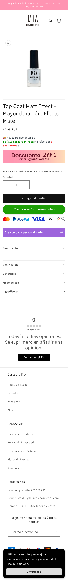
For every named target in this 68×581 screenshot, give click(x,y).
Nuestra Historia (18, 384)
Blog (10, 410)
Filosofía (13, 393)
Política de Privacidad (21, 442)
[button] (7, 21)
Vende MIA (14, 401)
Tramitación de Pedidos (22, 451)
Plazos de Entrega (18, 459)
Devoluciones (16, 468)
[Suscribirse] (56, 532)
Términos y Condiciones (22, 434)
